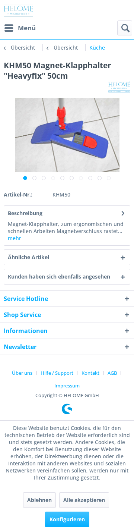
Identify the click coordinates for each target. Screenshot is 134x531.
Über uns (22, 373)
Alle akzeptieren (84, 499)
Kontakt (90, 373)
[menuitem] (19, 28)
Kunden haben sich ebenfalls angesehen (59, 276)
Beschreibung (25, 213)
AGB (112, 373)
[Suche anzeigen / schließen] (124, 28)
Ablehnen (39, 499)
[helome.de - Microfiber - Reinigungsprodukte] (18, 10)
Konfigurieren (67, 519)
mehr (14, 238)
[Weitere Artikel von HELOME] (119, 87)
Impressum (67, 385)
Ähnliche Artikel (28, 257)
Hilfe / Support (57, 373)
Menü (27, 27)
